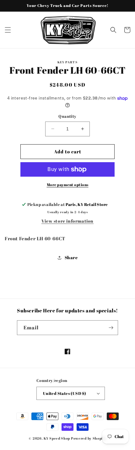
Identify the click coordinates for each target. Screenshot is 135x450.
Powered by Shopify (88, 438)
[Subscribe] (111, 327)
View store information (67, 221)
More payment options (68, 184)
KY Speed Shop (57, 438)
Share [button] (71, 257)
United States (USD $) (64, 393)
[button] (8, 30)
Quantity (67, 116)
